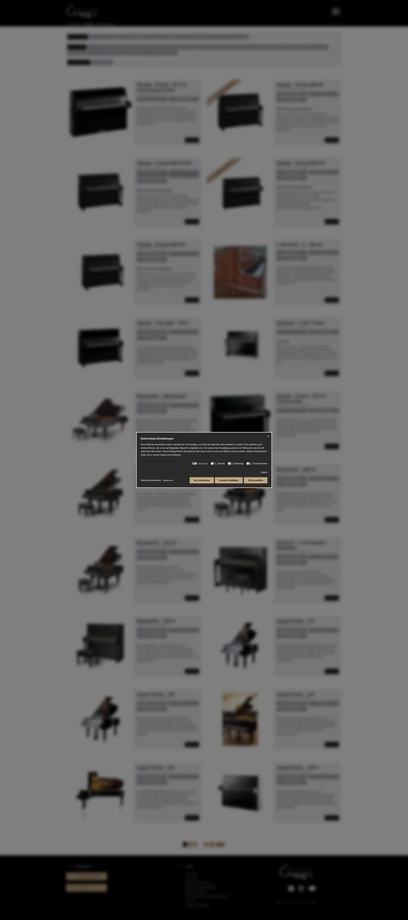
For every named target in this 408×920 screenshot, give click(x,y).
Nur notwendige (202, 480)
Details (264, 472)
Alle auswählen (255, 480)
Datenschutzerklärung (151, 480)
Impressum (168, 480)
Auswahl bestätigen (228, 480)
